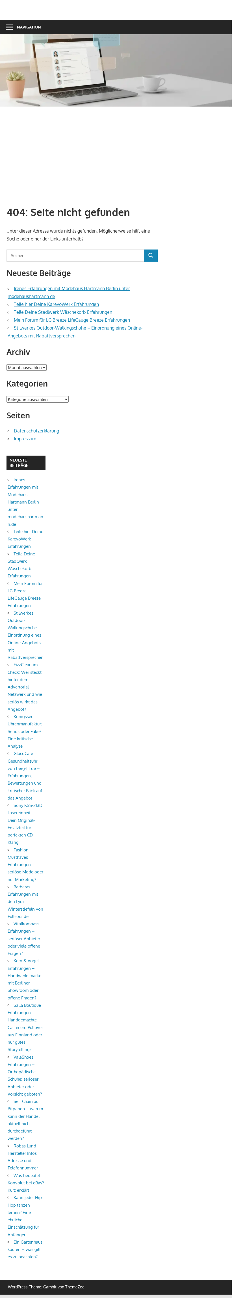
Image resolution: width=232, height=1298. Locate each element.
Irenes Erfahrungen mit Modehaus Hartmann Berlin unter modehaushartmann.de (25, 502)
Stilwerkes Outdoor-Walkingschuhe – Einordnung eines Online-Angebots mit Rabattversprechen (26, 635)
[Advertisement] (119, 155)
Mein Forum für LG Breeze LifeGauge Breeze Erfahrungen (72, 320)
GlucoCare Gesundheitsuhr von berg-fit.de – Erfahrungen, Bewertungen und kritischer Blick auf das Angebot (25, 776)
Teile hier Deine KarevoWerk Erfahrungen (56, 304)
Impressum (25, 439)
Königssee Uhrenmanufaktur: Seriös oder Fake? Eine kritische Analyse (25, 731)
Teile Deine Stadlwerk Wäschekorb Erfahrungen (63, 312)
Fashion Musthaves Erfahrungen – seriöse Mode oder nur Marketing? (25, 864)
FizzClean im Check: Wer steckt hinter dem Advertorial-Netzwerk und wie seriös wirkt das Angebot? (25, 687)
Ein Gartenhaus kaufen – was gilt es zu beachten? (25, 1249)
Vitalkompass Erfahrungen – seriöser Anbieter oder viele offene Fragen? (24, 938)
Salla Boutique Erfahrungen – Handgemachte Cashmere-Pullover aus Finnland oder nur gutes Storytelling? (25, 1027)
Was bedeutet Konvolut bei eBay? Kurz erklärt (26, 1183)
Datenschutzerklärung (36, 431)
